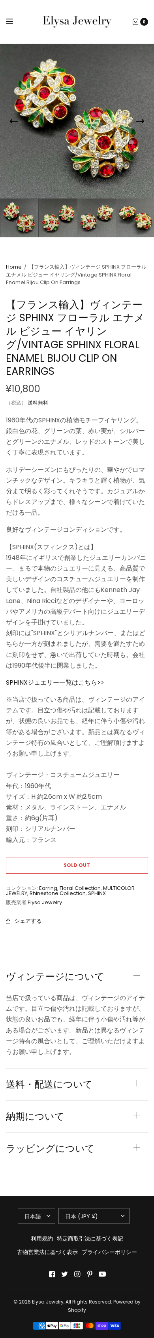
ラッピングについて (50, 1148)
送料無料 (38, 403)
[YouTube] (102, 1274)
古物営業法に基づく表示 (47, 1252)
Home (14, 267)
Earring (48, 888)
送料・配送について (49, 1084)
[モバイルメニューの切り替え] (14, 22)
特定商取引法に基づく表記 (90, 1239)
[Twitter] (64, 1274)
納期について (35, 1116)
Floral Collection (80, 888)
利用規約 (42, 1239)
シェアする (28, 921)
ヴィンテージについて (55, 976)
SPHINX (97, 893)
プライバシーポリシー (109, 1252)
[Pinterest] (89, 1274)
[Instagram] (77, 1274)
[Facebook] (51, 1274)
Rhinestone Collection (58, 893)
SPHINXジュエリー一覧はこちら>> (55, 682)
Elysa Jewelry (45, 902)
